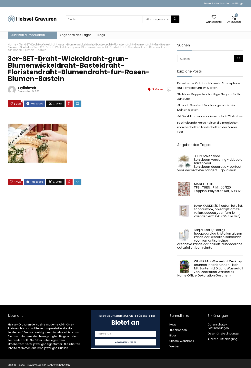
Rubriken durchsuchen (27, 35)
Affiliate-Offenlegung (222, 339)
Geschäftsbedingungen (224, 333)
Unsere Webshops (181, 341)
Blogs (101, 35)
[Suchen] (175, 19)
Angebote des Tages (75, 35)
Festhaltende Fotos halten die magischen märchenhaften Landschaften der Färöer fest (207, 127)
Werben (174, 346)
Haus (172, 324)
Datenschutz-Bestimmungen (218, 326)
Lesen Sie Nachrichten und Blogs (223, 3)
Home (12, 44)
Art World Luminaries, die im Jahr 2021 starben (210, 116)
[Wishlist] (214, 17)
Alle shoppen (178, 330)
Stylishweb (27, 87)
